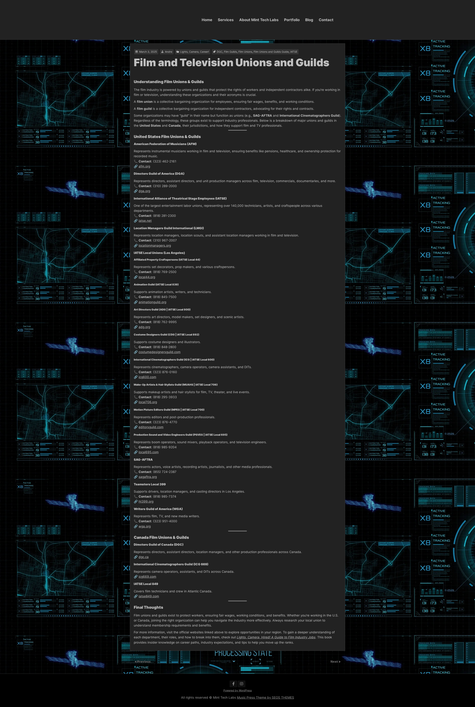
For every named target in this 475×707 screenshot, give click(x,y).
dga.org (144, 191)
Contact (326, 19)
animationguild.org (152, 302)
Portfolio (292, 19)
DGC (219, 51)
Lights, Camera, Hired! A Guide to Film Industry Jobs (276, 637)
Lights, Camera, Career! (194, 51)
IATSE (293, 51)
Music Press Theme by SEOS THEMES (265, 697)
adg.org (144, 327)
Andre (168, 51)
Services (226, 19)
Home (207, 19)
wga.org (145, 526)
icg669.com (147, 576)
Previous (144, 662)
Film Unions (245, 51)
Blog (309, 19)
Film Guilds (230, 51)
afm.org (144, 166)
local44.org (147, 277)
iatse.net (145, 221)
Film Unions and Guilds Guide (271, 51)
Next (334, 662)
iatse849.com (149, 596)
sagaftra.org (148, 477)
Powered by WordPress (237, 690)
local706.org (148, 402)
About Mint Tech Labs (259, 19)
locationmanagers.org (155, 245)
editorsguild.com (151, 427)
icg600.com (147, 377)
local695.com (149, 452)
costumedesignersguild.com (160, 352)
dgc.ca (144, 557)
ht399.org (146, 501)
